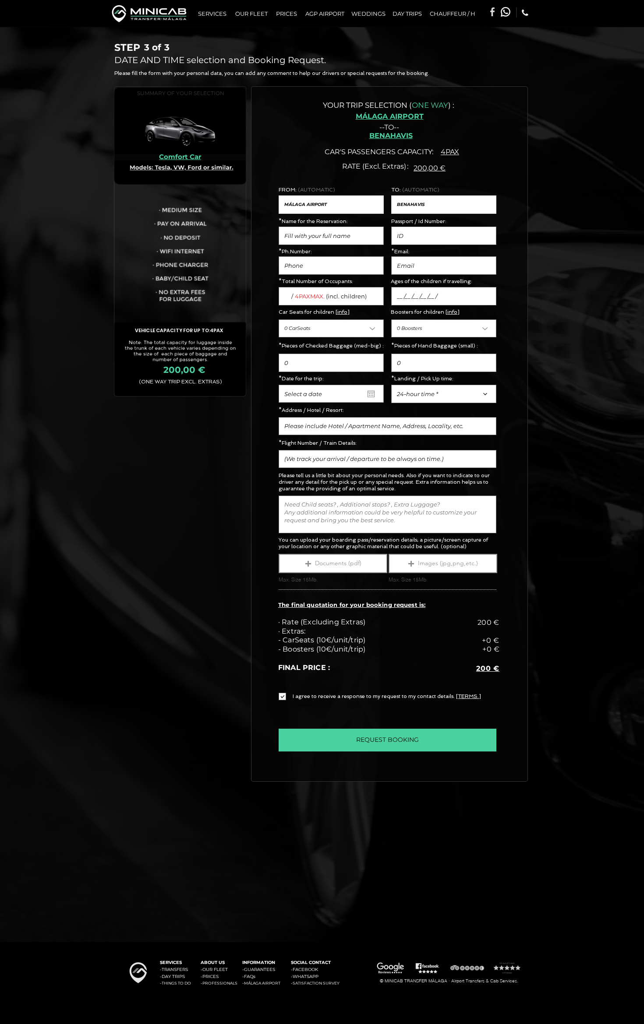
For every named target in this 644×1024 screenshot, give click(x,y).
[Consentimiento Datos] (292, 696)
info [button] (342, 312)
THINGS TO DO (176, 983)
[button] (333, 563)
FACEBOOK (305, 969)
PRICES (210, 976)
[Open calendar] (371, 393)
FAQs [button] (249, 976)
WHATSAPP (305, 976)
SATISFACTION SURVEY (316, 983)
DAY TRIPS (173, 976)
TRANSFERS (175, 969)
